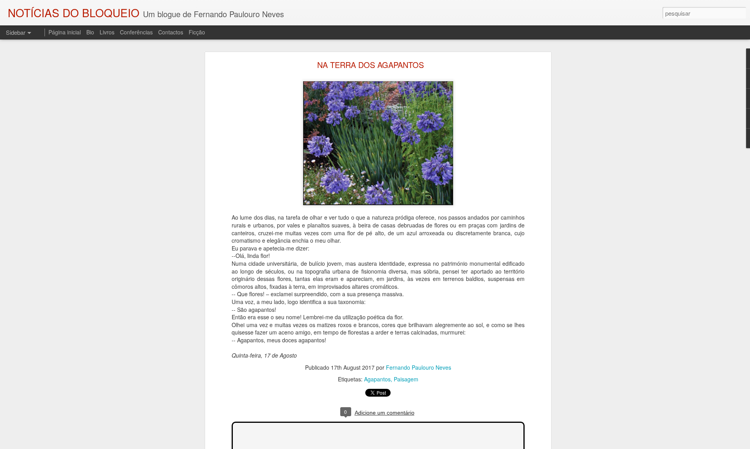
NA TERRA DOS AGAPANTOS (370, 64)
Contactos (170, 32)
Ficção (197, 32)
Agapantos (377, 379)
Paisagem (406, 379)
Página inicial (64, 32)
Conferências (136, 32)
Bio (90, 32)
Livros (107, 32)
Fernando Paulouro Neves (418, 367)
